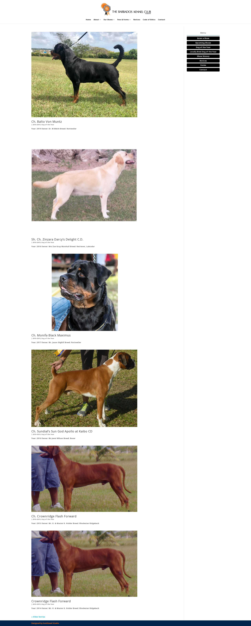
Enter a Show (203, 38)
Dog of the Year (47, 125)
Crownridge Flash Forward (51, 601)
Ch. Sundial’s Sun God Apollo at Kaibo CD (61, 431)
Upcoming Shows (203, 43)
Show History (203, 56)
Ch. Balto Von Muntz (46, 122)
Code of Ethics (149, 20)
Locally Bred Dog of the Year (203, 52)
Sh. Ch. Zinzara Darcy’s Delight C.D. (57, 239)
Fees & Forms (123, 20)
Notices (136, 20)
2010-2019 (36, 125)
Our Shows (108, 20)
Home (88, 20)
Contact (161, 20)
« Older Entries (38, 617)
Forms (203, 65)
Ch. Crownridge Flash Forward (53, 516)
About (96, 20)
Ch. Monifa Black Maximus (51, 335)
